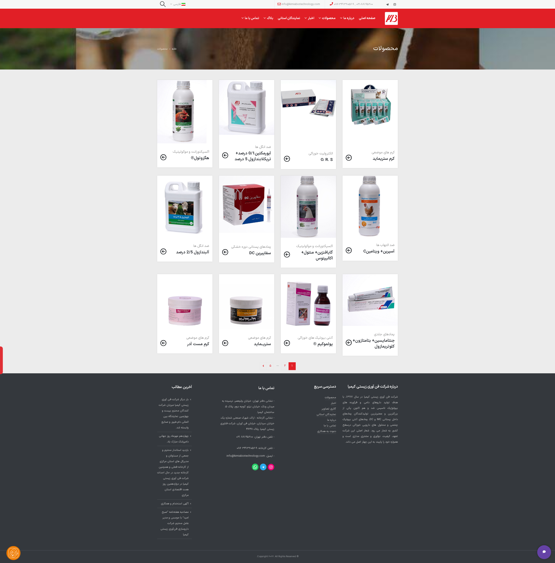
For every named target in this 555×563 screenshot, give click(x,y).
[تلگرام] (387, 4)
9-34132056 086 (247, 448)
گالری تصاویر (329, 409)
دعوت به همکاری (326, 431)
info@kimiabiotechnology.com (300, 4)
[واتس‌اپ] (255, 467)
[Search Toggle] (162, 4)
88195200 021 (244, 437)
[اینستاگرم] (271, 467)
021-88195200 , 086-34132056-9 (353, 4)
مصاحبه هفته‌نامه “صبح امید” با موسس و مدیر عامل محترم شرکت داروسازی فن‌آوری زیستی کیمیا (174, 523)
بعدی (263, 366)
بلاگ (270, 17)
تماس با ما (252, 17)
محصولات (329, 17)
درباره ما (348, 17)
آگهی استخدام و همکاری (175, 504)
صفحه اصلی (367, 18)
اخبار (311, 17)
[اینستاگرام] (395, 4)
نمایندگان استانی (289, 18)
